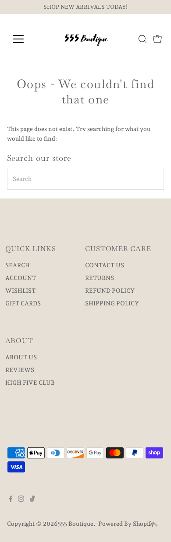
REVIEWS (19, 369)
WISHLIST (20, 290)
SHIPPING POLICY (112, 303)
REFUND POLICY (110, 290)
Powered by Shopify (126, 523)
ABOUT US (21, 357)
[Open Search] (142, 39)
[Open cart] (157, 39)
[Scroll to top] (153, 524)
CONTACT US (104, 265)
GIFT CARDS (23, 303)
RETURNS (99, 277)
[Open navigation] (25, 39)
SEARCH (17, 265)
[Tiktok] (32, 499)
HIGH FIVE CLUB (30, 382)
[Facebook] (11, 499)
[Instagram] (21, 499)
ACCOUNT (20, 277)
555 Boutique (75, 523)
